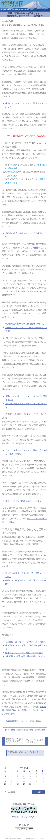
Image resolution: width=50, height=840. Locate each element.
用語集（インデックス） (24, 817)
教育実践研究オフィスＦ (17, 721)
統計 (36, 247)
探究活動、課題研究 (15, 730)
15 (24, 779)
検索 (39, 792)
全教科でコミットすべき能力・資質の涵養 (24, 652)
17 (36, 779)
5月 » (26, 768)
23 (30, 781)
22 (24, 781)
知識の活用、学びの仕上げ (34, 730)
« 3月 (4, 768)
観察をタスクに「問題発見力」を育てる (23, 501)
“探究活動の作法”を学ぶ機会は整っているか (25, 324)
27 (11, 784)
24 (36, 781)
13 (11, 779)
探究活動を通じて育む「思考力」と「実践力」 (26, 642)
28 (18, 784)
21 (18, 781)
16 (30, 779)
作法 (16, 117)
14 (18, 779)
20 (11, 781)
